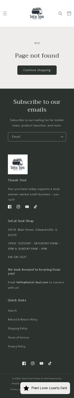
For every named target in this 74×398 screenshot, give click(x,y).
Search (12, 310)
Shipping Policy (18, 328)
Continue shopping (37, 70)
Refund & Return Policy (22, 319)
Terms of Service (18, 337)
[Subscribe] (61, 136)
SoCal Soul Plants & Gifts (35, 378)
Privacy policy (18, 389)
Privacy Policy (16, 346)
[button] (5, 13)
